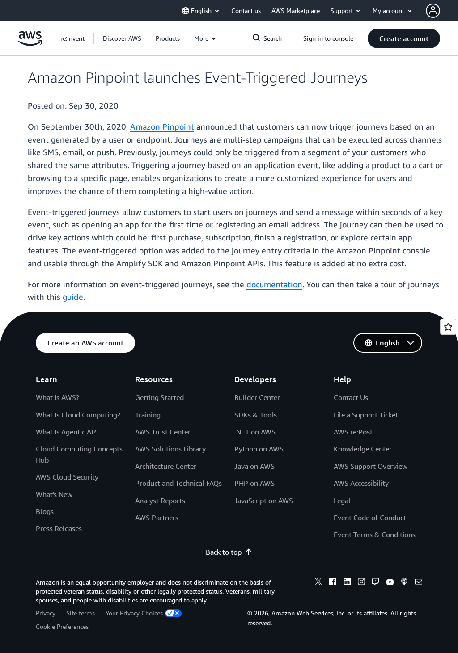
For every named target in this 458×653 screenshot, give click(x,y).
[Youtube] (390, 583)
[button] (122, 38)
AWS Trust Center (163, 431)
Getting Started (159, 397)
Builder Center (257, 397)
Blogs (45, 511)
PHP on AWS (254, 483)
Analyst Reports (160, 500)
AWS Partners (156, 517)
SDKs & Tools (255, 414)
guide (73, 297)
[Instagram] (361, 583)
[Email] (418, 583)
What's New (54, 494)
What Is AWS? (57, 397)
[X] (318, 583)
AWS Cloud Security (67, 476)
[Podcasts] (404, 583)
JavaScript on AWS (263, 500)
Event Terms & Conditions (375, 534)
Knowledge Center (363, 448)
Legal (342, 500)
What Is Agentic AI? (66, 431)
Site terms (80, 613)
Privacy (45, 613)
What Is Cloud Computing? (78, 414)
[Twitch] (375, 583)
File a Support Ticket (366, 414)
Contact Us (351, 397)
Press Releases (59, 528)
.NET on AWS (255, 431)
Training (148, 414)
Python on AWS (259, 448)
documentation (274, 284)
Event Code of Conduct (370, 517)
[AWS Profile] (433, 11)
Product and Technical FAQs (178, 483)
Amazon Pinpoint (162, 126)
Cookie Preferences (62, 626)
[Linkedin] (347, 583)
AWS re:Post (353, 431)
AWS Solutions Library (170, 448)
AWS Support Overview (370, 466)
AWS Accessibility (361, 483)
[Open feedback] (448, 327)
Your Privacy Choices (134, 613)
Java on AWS (254, 466)
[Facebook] (332, 583)
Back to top (224, 552)
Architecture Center (165, 466)
